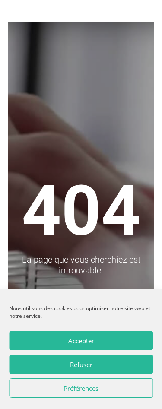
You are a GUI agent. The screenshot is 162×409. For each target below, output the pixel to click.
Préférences (81, 388)
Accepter (81, 340)
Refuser (81, 364)
